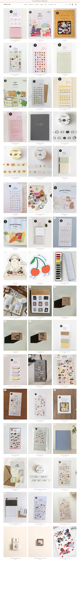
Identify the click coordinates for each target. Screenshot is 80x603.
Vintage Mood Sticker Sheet (40, 386)
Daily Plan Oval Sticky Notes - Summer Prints (15, 386)
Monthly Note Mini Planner (40, 143)
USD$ (66, 4)
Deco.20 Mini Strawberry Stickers (40, 74)
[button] (25, 4)
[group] (40, 1)
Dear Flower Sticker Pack (64, 420)
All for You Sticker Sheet (64, 386)
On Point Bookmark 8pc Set (15, 489)
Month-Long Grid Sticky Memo (40, 248)
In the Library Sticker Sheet (40, 420)
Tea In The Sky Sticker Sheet (40, 317)
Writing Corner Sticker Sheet (15, 74)
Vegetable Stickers (15, 248)
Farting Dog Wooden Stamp (64, 317)
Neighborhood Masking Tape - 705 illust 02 (40, 489)
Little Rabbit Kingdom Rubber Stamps (15, 558)
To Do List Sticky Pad (65, 74)
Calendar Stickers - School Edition (15, 592)
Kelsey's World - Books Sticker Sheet (64, 558)
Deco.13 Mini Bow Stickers (15, 143)
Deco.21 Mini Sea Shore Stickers (64, 248)
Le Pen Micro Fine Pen (40, 592)
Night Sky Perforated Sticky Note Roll (15, 317)
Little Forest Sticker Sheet (65, 489)
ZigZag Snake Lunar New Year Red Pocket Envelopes (65, 592)
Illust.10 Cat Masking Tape (65, 143)
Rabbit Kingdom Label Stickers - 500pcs (40, 558)
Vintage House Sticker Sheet (15, 420)
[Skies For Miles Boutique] (7, 4)
